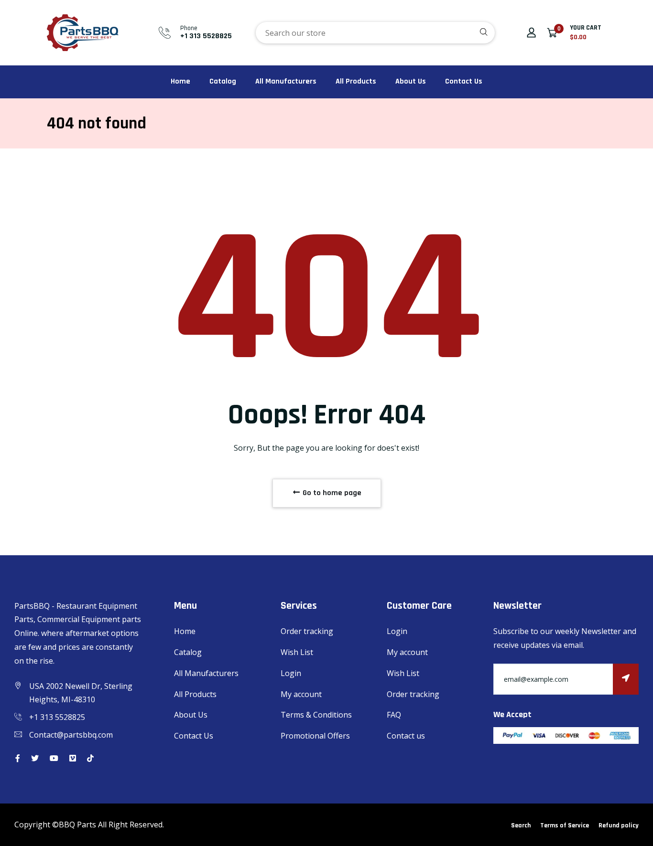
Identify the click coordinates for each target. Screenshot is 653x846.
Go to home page (331, 493)
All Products (356, 81)
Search (521, 825)
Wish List (297, 652)
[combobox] (375, 32)
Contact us (406, 735)
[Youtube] (54, 758)
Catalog (222, 81)
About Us (410, 81)
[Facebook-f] (17, 758)
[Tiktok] (90, 758)
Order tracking (307, 631)
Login (291, 673)
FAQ (394, 714)
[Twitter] (35, 758)
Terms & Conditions (316, 714)
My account (301, 694)
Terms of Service (564, 825)
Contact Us (463, 81)
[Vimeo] (72, 758)
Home (180, 81)
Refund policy (619, 825)
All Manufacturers (285, 81)
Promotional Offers (315, 735)
